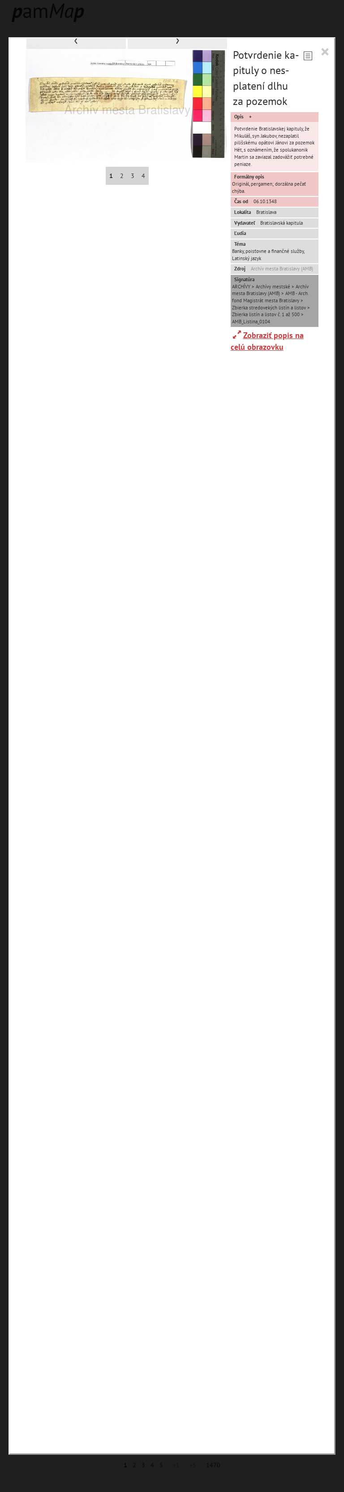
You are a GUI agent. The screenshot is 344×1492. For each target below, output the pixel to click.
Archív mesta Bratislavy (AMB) (282, 268)
